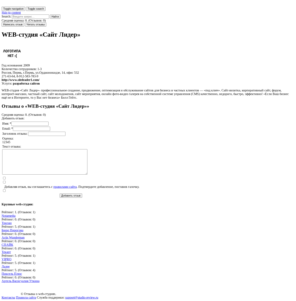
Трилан (7, 223)
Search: (6, 16)
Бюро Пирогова (12, 230)
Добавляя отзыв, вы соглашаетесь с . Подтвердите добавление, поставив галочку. (71, 186)
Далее (6, 266)
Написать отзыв (13, 24)
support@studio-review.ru (81, 297)
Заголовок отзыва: (15, 133)
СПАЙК (7, 244)
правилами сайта (65, 186)
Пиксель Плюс (12, 273)
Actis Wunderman (13, 237)
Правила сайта (26, 297)
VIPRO (6, 259)
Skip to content (11, 12)
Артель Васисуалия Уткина (20, 281)
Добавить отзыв (71, 195)
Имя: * (6, 123)
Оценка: (7, 138)
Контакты (8, 297)
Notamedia (9, 215)
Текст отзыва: (11, 146)
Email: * (7, 128)
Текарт (6, 252)
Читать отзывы (36, 24)
